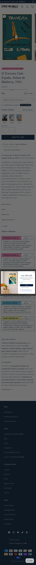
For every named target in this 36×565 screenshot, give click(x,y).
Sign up (26, 285)
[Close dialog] (34, 272)
